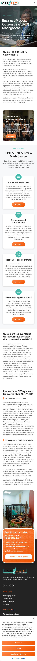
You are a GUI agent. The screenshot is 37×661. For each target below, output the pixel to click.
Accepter (18, 643)
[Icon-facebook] (5, 585)
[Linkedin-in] (9, 585)
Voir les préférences (18, 654)
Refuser (18, 648)
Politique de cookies (18, 658)
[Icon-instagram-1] (13, 585)
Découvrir (11, 136)
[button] (34, 618)
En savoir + (18, 204)
